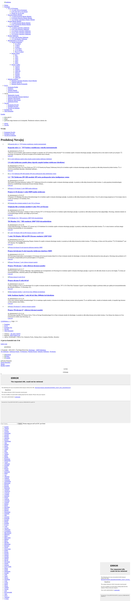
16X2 (16, 58)
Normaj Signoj (15, 53)
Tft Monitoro (23, 351)
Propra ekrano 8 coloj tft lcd (18, 280)
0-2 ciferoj (18, 44)
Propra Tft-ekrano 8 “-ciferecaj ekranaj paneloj (25, 310)
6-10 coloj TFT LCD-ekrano (19, 11)
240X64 (17, 76)
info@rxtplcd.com (15, 335)
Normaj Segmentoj (16, 42)
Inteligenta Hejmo (13, 101)
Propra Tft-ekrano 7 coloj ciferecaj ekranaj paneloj (26, 266)
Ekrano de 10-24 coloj (17, 13)
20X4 (16, 63)
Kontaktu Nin (8, 109)
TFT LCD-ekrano (13, 8)
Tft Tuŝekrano (5, 351)
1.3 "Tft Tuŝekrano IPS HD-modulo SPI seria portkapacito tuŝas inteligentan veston (38, 177)
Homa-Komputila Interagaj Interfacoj (18, 97)
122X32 (17, 66)
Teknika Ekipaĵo (12, 90)
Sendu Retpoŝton (5, 362)
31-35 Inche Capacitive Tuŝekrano (21, 34)
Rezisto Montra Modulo (14, 21)
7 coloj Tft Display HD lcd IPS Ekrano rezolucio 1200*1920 (30, 236)
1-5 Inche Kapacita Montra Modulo (21, 16)
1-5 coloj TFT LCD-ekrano (19, 10)
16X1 (16, 56)
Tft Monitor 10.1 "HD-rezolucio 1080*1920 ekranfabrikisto (29, 221)
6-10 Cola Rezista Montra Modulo (21, 24)
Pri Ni (6, 85)
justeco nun (4, 344)
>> (10, 321)
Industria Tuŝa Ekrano (14, 98)
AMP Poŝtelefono (41, 350)
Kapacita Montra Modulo (15, 15)
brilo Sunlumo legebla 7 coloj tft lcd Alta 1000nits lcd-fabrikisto (31, 295)
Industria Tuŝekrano (43, 351)
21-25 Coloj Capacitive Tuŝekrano (21, 32)
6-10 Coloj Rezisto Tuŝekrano (19, 37)
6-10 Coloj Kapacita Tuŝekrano (20, 29)
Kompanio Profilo (13, 87)
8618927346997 (5, 365)
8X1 (16, 55)
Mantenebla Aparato (13, 95)
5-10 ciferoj (18, 48)
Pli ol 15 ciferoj (19, 52)
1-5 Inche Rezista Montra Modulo (20, 23)
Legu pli (10, 156)
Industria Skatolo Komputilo (19, 84)
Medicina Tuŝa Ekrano (14, 100)
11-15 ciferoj (18, 50)
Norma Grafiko (15, 64)
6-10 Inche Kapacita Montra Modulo (21, 18)
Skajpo (3, 364)
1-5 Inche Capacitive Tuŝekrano (20, 27)
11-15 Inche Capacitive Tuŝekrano (21, 31)
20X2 (16, 61)
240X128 (17, 77)
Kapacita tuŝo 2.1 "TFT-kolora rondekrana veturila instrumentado (32, 148)
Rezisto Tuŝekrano (13, 36)
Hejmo (6, 5)
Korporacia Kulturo (13, 92)
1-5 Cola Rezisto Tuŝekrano (19, 39)
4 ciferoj (17, 47)
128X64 (17, 69)
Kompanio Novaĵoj (13, 105)
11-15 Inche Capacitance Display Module (23, 19)
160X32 (17, 72)
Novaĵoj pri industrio (14, 108)
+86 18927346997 (15, 334)
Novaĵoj (6, 103)
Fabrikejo (10, 89)
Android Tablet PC (16, 82)
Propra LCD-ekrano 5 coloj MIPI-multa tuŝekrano (26, 192)
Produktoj (7, 7)
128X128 (17, 71)
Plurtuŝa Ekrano (32, 351)
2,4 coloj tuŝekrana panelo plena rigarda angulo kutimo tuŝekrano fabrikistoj (36, 162)
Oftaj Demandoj (8, 111)
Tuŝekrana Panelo (14, 351)
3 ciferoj (17, 45)
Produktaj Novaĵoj (13, 106)
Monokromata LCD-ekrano (15, 40)
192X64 (17, 74)
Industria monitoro (13, 79)
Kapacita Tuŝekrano (13, 26)
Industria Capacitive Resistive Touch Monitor (24, 80)
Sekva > (7, 321)
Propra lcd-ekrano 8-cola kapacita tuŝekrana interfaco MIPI (30, 251)
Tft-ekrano (53, 351)
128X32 (17, 68)
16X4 (16, 60)
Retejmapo (32, 350)
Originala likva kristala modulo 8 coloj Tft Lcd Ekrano (28, 207)
